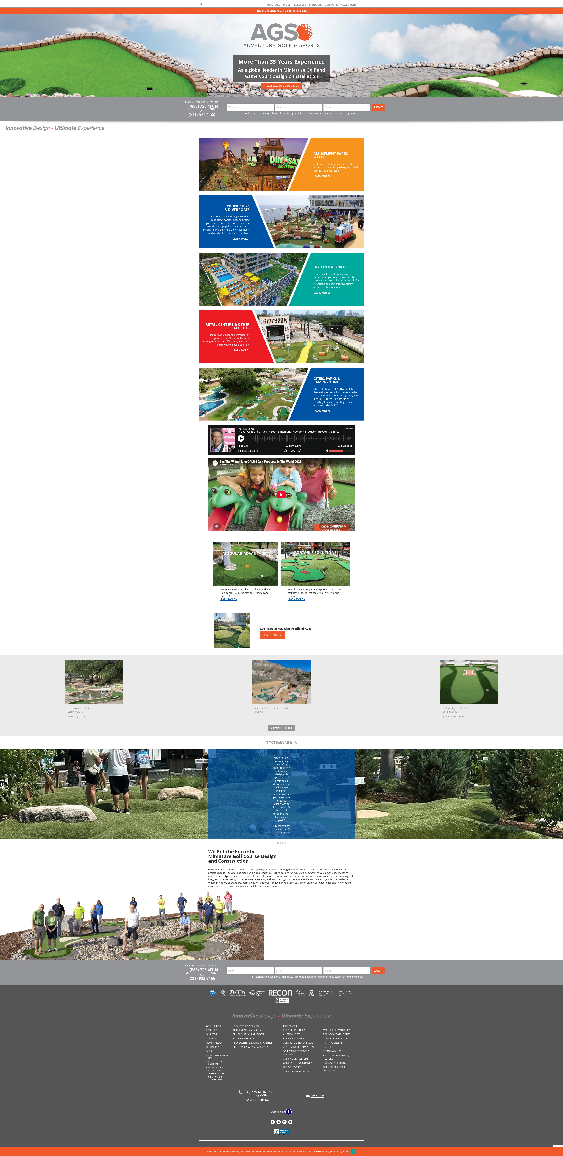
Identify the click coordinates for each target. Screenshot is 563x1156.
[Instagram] (284, 1122)
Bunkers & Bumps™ (294, 1038)
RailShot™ (329, 1047)
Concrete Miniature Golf (298, 1042)
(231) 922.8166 (202, 114)
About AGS (273, 4)
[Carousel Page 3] (282, 843)
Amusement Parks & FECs (248, 1030)
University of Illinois (455, 708)
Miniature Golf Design (297, 1071)
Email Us (317, 1096)
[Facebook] (273, 1122)
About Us (211, 1030)
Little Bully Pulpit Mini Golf (271, 708)
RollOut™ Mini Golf (335, 1063)
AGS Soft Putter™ (294, 1030)
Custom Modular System (298, 1047)
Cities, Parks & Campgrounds (215, 1078)
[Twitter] (290, 1122)
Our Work (331, 4)
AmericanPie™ (291, 1034)
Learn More (321, 176)
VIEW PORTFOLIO (281, 728)
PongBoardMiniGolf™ (336, 1034)
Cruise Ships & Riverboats (215, 1062)
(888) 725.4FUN (204, 107)
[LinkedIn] (278, 1122)
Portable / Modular (335, 1038)
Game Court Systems (295, 1058)
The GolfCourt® (293, 1067)
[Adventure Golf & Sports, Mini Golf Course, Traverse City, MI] (281, 1132)
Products (315, 4)
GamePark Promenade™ (297, 1063)
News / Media (349, 4)
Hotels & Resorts (216, 1067)
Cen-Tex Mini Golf (78, 708)
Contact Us (213, 1038)
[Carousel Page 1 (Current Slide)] (278, 843)
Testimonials (214, 1047)
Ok (353, 1151)
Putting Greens (332, 1042)
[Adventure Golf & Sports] (281, 35)
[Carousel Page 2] (280, 843)
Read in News (272, 635)
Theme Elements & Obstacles (334, 1069)
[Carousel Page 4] (285, 843)
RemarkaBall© (332, 1051)
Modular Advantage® (336, 1030)
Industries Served (294, 4)
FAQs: (209, 1051)
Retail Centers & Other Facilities (216, 1072)
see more (302, 10)
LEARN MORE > (228, 599)
